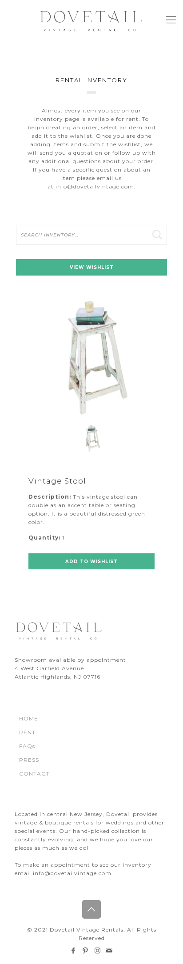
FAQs (27, 746)
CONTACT (34, 773)
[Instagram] (97, 950)
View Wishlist (92, 267)
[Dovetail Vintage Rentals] (91, 20)
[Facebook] (73, 950)
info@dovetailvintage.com (95, 186)
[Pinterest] (85, 950)
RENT (27, 732)
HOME (28, 718)
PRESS (29, 759)
